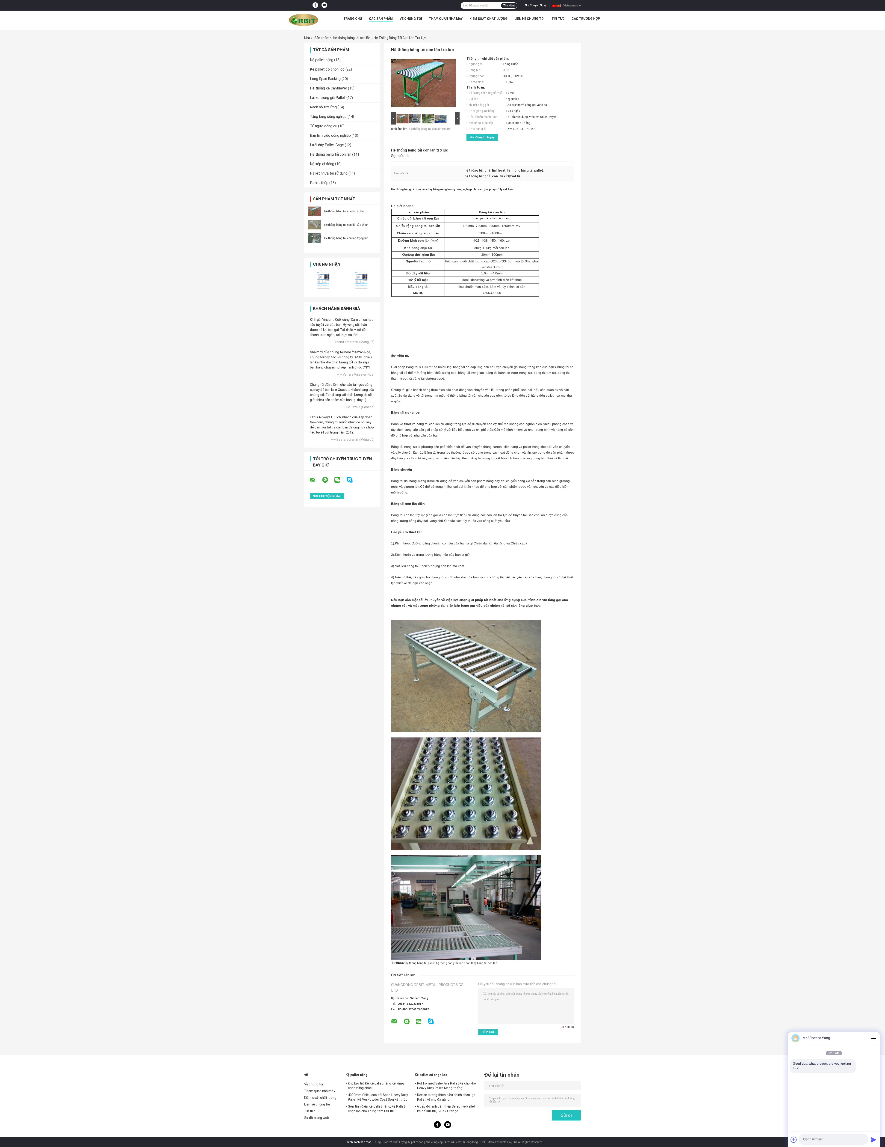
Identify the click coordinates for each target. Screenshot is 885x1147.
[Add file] (794, 1140)
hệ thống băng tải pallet (420, 963)
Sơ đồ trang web (316, 1118)
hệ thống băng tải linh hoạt (453, 963)
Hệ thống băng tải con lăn (352, 38)
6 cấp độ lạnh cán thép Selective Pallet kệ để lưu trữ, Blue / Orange (446, 1109)
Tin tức (558, 19)
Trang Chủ (352, 19)
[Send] (873, 1140)
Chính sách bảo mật (358, 1142)
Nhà (307, 38)
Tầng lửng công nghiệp (328, 116)
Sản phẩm (321, 38)
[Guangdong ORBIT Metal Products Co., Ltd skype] (352, 479)
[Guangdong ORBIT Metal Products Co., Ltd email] (316, 479)
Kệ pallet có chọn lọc (327, 69)
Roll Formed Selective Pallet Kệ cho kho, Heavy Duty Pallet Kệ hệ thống (447, 1086)
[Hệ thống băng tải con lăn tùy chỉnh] (314, 224)
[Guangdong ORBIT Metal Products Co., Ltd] (303, 20)
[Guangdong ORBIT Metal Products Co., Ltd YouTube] (324, 5)
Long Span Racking (325, 79)
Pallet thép (319, 183)
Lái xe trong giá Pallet (327, 97)
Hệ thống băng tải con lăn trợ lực (344, 211)
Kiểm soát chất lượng (488, 19)
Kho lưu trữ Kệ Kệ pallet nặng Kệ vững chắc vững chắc (376, 1086)
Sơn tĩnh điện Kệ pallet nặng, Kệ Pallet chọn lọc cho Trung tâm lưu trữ (376, 1109)
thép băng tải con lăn (484, 963)
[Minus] (873, 1038)
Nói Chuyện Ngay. (536, 5)
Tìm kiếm (509, 5)
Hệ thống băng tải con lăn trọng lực (346, 238)
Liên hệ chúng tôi (529, 19)
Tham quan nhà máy (446, 19)
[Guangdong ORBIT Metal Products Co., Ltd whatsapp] (328, 479)
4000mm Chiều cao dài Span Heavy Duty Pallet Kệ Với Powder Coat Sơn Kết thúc (378, 1097)
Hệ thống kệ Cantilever (328, 88)
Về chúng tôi (411, 19)
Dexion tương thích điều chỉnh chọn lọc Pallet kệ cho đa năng (446, 1097)
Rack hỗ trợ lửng (323, 107)
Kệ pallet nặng (321, 60)
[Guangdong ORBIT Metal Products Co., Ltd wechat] (340, 479)
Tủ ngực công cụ (323, 126)
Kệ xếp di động (322, 164)
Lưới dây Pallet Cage (327, 145)
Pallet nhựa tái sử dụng (329, 173)
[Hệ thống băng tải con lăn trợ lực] (314, 211)
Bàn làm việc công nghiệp (330, 135)
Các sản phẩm (381, 19)
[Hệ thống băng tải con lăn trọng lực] (314, 238)
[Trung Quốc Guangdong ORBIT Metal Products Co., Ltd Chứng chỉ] (323, 280)
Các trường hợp (586, 19)
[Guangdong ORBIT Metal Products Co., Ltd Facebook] (315, 5)
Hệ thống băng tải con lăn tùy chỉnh (346, 224)
